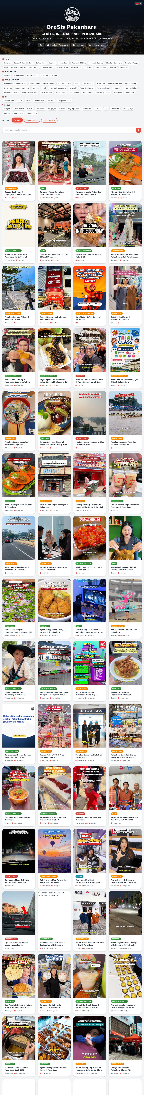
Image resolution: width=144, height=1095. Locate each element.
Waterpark (118, 92)
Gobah (29, 109)
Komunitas (8, 88)
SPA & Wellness (46, 92)
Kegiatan (51, 101)
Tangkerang (18, 113)
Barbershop (8, 83)
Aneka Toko (129, 92)
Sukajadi (7, 113)
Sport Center (61, 92)
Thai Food (88, 67)
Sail (106, 109)
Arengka (7, 109)
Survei (19, 101)
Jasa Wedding (88, 83)
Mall (44, 88)
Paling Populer (32, 120)
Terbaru (17, 120)
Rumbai (98, 109)
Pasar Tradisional (86, 88)
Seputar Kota (9, 101)
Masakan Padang (10, 67)
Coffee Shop (41, 63)
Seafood (113, 67)
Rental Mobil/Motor (11, 92)
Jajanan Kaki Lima (79, 63)
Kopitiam (52, 63)
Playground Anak (103, 88)
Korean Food (76, 67)
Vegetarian (124, 67)
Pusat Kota (87, 109)
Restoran (7, 63)
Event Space (35, 83)
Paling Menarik (49, 120)
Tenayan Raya (32, 113)
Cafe (30, 63)
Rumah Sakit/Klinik (29, 92)
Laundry (36, 88)
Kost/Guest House (22, 88)
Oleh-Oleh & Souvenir (57, 88)
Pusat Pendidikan (130, 88)
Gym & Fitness (48, 83)
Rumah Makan (19, 63)
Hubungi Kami (97, 45)
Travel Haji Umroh (103, 92)
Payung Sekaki (74, 109)
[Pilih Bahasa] (138, 3)
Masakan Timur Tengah (29, 67)
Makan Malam (32, 75)
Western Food (101, 67)
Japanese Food (62, 67)
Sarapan (7, 75)
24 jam (54, 75)
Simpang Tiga (128, 109)
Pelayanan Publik (64, 101)
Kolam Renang (130, 83)
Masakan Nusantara (114, 63)
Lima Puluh (40, 109)
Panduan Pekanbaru (59, 45)
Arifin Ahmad (19, 109)
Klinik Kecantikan (115, 83)
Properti (117, 88)
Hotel (77, 83)
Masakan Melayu (131, 63)
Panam (62, 109)
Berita (28, 101)
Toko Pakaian (87, 92)
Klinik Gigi (101, 83)
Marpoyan (52, 109)
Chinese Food (47, 67)
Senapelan (115, 109)
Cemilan (45, 75)
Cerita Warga (39, 101)
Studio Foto (74, 92)
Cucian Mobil (21, 83)
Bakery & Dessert (96, 63)
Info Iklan (79, 45)
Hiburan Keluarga (64, 83)
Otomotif (73, 88)
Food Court (64, 63)
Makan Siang (19, 75)
